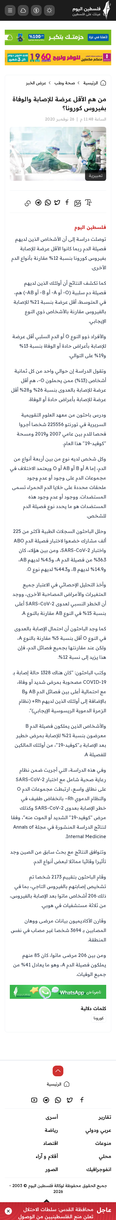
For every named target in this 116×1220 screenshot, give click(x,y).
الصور (52, 1169)
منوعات (103, 1143)
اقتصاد (50, 1143)
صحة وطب (64, 83)
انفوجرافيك (98, 1169)
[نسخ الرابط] (27, 203)
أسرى (52, 1117)
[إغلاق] (8, 1211)
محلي (105, 1156)
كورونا (99, 1018)
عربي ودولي (98, 1130)
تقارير (105, 1117)
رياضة (51, 1130)
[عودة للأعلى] (58, 1071)
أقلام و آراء (47, 1156)
